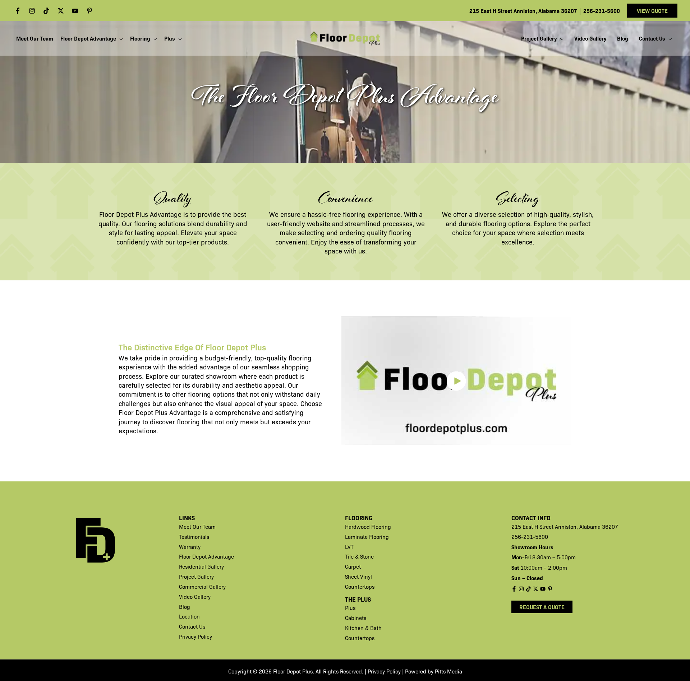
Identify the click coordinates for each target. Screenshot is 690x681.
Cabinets (355, 617)
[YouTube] (75, 11)
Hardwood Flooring (368, 526)
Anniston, (567, 526)
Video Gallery (195, 596)
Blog (184, 606)
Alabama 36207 (598, 526)
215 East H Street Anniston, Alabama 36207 (524, 10)
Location (189, 616)
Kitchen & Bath (363, 627)
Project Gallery (196, 576)
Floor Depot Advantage (206, 556)
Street (547, 526)
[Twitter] (61, 11)
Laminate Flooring (367, 536)
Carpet (353, 566)
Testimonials (194, 536)
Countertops (359, 586)
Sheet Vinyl (358, 576)
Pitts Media (448, 671)
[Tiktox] (46, 11)
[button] (652, 11)
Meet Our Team (197, 526)
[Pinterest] (89, 11)
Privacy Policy (195, 636)
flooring (145, 223)
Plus (350, 607)
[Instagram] (32, 11)
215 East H (525, 526)
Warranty (190, 546)
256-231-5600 (601, 10)
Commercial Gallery (202, 586)
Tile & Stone (359, 556)
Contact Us (192, 626)
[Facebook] (18, 11)
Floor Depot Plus (123, 214)
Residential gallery (201, 566)
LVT (349, 546)
